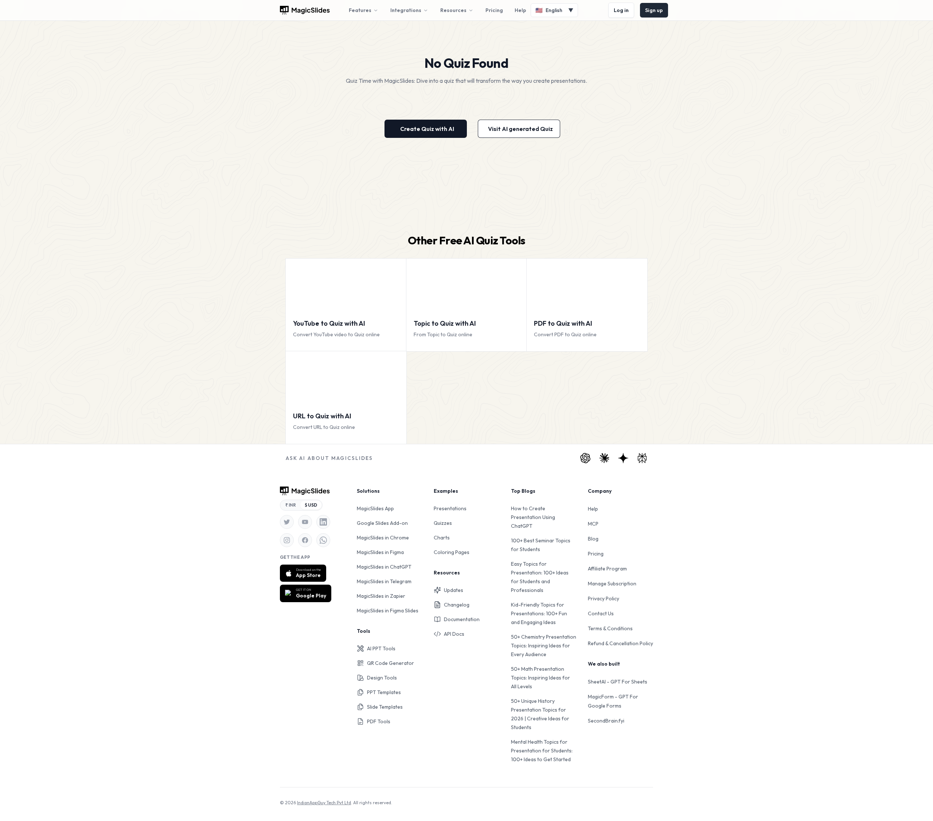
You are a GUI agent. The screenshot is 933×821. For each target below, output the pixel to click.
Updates (453, 590)
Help (520, 10)
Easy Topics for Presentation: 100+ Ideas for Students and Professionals (540, 577)
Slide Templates (385, 707)
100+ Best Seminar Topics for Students (540, 545)
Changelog (456, 604)
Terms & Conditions (610, 628)
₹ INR (290, 505)
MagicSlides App (375, 508)
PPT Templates (384, 692)
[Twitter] (287, 522)
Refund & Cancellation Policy (620, 643)
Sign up (654, 10)
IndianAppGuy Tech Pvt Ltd (324, 802)
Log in (621, 10)
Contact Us (601, 613)
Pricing (494, 10)
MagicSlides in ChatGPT (384, 567)
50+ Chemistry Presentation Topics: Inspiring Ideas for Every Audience (543, 646)
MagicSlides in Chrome (383, 537)
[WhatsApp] (323, 540)
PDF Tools (378, 721)
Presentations (450, 508)
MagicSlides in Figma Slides (387, 610)
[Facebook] (305, 540)
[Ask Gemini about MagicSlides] (623, 458)
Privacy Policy (603, 598)
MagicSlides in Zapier (381, 596)
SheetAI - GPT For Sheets (617, 681)
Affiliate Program (607, 568)
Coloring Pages (451, 552)
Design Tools (382, 677)
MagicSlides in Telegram (384, 581)
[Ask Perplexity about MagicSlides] (642, 458)
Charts (442, 537)
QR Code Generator (390, 663)
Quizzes (443, 523)
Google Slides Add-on (382, 523)
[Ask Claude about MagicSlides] (604, 458)
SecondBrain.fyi (606, 720)
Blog (593, 538)
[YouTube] (305, 522)
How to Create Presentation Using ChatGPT (533, 517)
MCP (593, 523)
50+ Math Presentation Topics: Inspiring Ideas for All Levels (540, 678)
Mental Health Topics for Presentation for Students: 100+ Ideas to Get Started (542, 751)
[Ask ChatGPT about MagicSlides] (585, 458)
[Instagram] (287, 540)
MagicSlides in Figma (380, 552)
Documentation (462, 619)
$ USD (311, 505)
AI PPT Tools (381, 648)
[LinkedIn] (323, 522)
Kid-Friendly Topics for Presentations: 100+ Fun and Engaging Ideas (539, 613)
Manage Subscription (612, 583)
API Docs (454, 634)
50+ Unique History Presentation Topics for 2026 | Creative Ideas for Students (540, 714)
